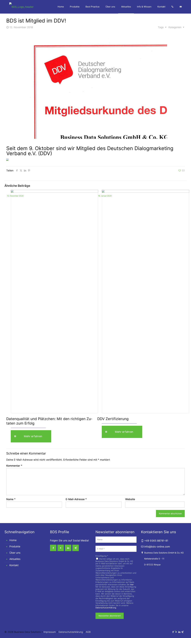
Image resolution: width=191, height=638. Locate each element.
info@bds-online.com (157, 546)
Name (11, 499)
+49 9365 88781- (156, 540)
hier (132, 584)
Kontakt (14, 565)
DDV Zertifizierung (113, 419)
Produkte (14, 546)
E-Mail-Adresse (76, 499)
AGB (88, 631)
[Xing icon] (182, 632)
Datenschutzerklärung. (106, 607)
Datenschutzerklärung (71, 631)
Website (130, 499)
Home (13, 540)
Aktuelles (14, 559)
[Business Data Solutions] (21, 6)
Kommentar (14, 465)
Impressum (50, 631)
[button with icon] (53, 548)
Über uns (14, 552)
